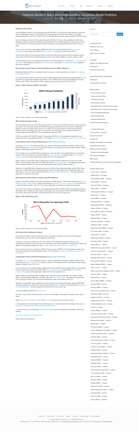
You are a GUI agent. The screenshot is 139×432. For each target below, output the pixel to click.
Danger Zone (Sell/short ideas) (99, 63)
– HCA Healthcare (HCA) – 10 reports (101, 211)
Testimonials (93, 79)
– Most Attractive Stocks (97, 99)
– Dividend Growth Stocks (97, 119)
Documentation (95, 416)
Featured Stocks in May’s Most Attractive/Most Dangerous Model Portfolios (69, 14)
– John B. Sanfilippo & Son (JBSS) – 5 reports (103, 330)
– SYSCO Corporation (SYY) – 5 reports (102, 333)
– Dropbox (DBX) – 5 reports (98, 350)
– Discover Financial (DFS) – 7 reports (101, 251)
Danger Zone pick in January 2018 (65, 183)
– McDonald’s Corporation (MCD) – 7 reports (103, 248)
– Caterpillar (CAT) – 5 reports (99, 363)
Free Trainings (94, 50)
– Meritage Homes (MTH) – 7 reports (101, 257)
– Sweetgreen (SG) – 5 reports (99, 356)
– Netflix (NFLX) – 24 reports (98, 175)
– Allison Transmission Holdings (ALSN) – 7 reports (105, 271)
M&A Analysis (94, 159)
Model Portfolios (94, 89)
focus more (27, 145)
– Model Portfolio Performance (99, 122)
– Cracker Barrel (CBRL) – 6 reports (100, 281)
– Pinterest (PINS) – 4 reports (99, 379)
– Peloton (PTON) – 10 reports (99, 208)
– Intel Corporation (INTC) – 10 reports (101, 192)
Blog (81, 6)
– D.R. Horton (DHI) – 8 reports (99, 231)
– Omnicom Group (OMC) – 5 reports (101, 347)
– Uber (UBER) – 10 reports (98, 198)
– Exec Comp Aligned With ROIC (99, 112)
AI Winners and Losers (96, 46)
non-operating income (56, 155)
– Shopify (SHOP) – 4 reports (98, 383)
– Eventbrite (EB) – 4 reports (98, 393)
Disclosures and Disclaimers (70, 421)
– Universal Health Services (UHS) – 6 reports (103, 317)
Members (110, 6)
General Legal (84, 416)
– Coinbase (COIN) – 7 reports (99, 241)
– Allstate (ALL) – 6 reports (98, 323)
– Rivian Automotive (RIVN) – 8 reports (101, 228)
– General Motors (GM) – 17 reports (100, 178)
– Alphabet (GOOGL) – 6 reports (99, 297)
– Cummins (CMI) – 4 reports (98, 396)
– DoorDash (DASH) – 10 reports (100, 201)
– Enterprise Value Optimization (99, 152)
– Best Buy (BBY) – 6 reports (98, 284)
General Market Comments (98, 83)
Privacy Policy (108, 421)
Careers (75, 416)
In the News (60, 416)
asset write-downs (60, 277)
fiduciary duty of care (48, 51)
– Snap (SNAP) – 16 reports (98, 182)
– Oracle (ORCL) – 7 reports (98, 244)
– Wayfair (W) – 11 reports (98, 195)
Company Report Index (97, 168)
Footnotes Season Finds (97, 70)
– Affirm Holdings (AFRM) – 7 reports (101, 264)
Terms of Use (97, 421)
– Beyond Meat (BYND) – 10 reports (100, 205)
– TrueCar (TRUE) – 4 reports (99, 366)
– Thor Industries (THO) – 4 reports (100, 373)
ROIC (64, 61)
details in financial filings (32, 147)
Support (68, 416)
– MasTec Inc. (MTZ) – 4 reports (99, 386)
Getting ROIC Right (46, 309)
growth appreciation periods (68, 62)
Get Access (61, 6)
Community (89, 6)
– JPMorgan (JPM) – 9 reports (99, 225)
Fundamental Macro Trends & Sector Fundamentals (105, 162)
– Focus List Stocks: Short (97, 96)
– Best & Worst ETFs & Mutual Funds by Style (103, 109)
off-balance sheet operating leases (59, 172)
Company (100, 6)
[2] (75, 51)
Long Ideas (93, 60)
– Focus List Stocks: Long (97, 93)
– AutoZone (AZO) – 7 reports (99, 254)
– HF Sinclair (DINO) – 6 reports (99, 327)
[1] (23, 51)
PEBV (44, 128)
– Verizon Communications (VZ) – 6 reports (103, 290)
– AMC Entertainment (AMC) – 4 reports (102, 389)
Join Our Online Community (98, 132)
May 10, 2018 (41, 290)
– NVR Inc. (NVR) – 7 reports (98, 274)
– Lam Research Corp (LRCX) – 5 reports (102, 340)
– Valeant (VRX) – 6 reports (98, 277)
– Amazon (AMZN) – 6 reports (99, 287)
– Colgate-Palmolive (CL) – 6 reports (101, 300)
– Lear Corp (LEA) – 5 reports (99, 343)
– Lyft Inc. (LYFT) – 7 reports (98, 267)
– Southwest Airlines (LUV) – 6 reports (101, 304)
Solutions (72, 6)
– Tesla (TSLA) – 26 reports (98, 172)
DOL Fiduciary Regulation (97, 155)
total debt (27, 172)
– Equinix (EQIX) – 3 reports (98, 399)
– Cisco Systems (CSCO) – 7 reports (101, 261)
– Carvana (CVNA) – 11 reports (99, 185)
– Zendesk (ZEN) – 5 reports (98, 337)
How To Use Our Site (96, 135)
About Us (42, 416)
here (65, 157)
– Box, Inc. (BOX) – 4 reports (98, 376)
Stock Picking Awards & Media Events (101, 76)
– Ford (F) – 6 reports (96, 307)
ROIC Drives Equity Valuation (98, 149)
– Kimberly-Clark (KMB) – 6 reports (100, 320)
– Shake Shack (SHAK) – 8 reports (100, 238)
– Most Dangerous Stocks (97, 103)
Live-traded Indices (95, 43)
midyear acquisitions (60, 162)
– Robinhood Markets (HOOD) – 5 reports (102, 353)
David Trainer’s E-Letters (97, 53)
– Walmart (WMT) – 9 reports (98, 218)
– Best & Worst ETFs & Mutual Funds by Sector (104, 106)
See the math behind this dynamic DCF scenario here (69, 138)
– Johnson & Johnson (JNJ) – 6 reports (101, 314)
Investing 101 (94, 139)
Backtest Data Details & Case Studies (101, 142)
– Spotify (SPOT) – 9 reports (98, 215)
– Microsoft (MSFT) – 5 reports (99, 360)
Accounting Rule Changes (97, 145)
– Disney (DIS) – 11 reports (98, 188)
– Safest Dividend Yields (97, 116)
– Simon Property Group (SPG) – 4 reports (102, 370)
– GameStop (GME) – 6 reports (99, 294)
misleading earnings (48, 62)
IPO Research (94, 66)
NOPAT (83, 77)
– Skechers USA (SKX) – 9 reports (100, 221)
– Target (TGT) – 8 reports (98, 234)
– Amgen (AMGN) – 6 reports (98, 310)
